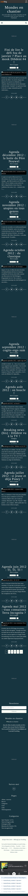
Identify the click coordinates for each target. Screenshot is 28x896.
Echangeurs (14, 438)
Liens (3, 805)
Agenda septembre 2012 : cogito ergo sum (14, 347)
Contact (23, 846)
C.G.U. (10, 848)
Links (3, 807)
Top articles (18, 846)
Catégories (4, 803)
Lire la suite (14, 93)
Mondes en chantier (14, 9)
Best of (3, 801)
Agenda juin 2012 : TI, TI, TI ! (14, 568)
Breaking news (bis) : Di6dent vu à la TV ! (14, 433)
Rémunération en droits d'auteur (19, 848)
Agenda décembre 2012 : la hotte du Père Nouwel (14, 156)
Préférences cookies (13, 852)
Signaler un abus (4, 848)
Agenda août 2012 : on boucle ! (14, 390)
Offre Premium (6, 850)
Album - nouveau (6, 799)
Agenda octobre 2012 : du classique (14, 253)
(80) (6, 824)
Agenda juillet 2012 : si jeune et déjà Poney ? (14, 476)
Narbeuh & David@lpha (17, 729)
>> (21, 651)
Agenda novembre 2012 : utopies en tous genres (14, 206)
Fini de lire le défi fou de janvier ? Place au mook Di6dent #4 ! (14, 56)
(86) (8, 822)
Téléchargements (6, 809)
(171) (7, 820)
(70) (9, 826)
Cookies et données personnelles (17, 850)
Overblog (23, 839)
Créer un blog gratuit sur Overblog (8, 846)
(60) (7, 828)
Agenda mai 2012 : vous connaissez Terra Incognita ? (14, 609)
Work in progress (14, 64)
